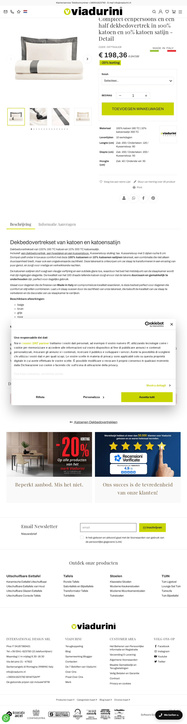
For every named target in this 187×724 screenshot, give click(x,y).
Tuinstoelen (117, 595)
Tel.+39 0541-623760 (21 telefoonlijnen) (29, 651)
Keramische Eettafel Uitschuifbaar (26, 581)
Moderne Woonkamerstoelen (127, 590)
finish (105, 74)
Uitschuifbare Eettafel (23, 576)
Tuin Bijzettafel (170, 595)
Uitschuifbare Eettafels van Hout (25, 586)
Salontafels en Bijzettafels (78, 586)
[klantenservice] (12, 11)
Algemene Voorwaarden (124, 659)
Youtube (162, 656)
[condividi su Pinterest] (153, 198)
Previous (11, 59)
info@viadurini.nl (16, 671)
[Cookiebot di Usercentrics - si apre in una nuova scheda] (148, 324)
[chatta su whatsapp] (6, 718)
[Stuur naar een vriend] (124, 198)
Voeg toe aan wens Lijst (116, 181)
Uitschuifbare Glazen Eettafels (24, 590)
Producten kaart (64, 700)
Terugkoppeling (74, 646)
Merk (68, 682)
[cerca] (154, 11)
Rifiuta (40, 397)
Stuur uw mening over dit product (156, 181)
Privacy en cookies (120, 683)
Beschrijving (20, 224)
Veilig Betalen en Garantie (124, 673)
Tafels (68, 576)
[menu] (180, 11)
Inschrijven (154, 527)
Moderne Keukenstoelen (124, 586)
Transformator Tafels (75, 590)
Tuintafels (69, 595)
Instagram (163, 651)
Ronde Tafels (71, 581)
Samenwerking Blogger (78, 656)
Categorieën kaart (86, 700)
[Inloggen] (161, 11)
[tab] (20, 224)
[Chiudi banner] (171, 324)
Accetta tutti (147, 397)
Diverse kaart (121, 700)
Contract (115, 678)
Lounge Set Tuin (171, 586)
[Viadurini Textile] (168, 134)
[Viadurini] (93, 11)
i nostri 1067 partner (35, 343)
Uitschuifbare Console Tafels (23, 595)
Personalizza (91, 397)
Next (87, 59)
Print (139, 187)
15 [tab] (70, 131)
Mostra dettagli (156, 385)
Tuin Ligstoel (169, 581)
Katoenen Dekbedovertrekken (95, 422)
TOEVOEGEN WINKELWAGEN (138, 109)
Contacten (71, 661)
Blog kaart (105, 700)
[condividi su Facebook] (143, 198)
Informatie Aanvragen (57, 224)
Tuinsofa (167, 590)
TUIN (166, 576)
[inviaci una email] (5, 11)
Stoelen (116, 576)
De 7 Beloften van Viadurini (80, 666)
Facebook (163, 646)
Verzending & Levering (123, 654)
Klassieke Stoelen (120, 581)
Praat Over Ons (74, 677)
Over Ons (70, 671)
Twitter (161, 661)
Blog (68, 651)
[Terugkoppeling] (19, 11)
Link (118, 541)
